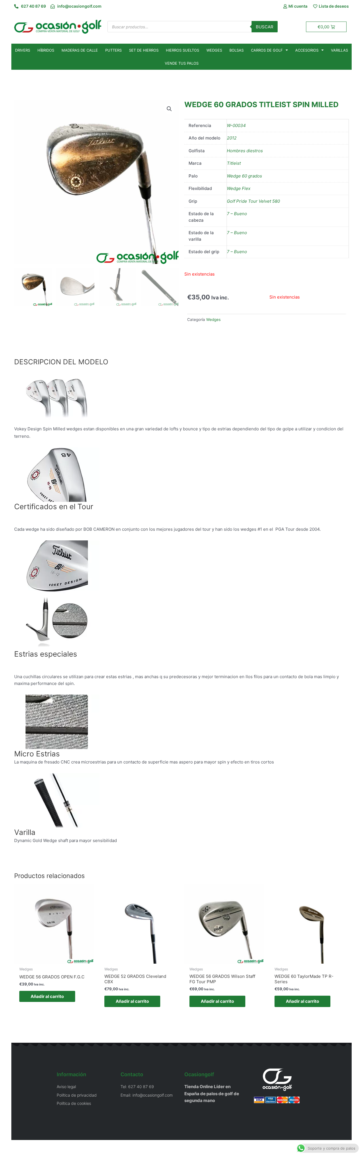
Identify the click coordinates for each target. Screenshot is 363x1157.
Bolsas (236, 50)
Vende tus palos (182, 63)
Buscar (264, 26)
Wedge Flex (238, 188)
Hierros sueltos (182, 50)
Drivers (22, 50)
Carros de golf (267, 50)
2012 (232, 138)
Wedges (214, 50)
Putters (113, 50)
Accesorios (306, 50)
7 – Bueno (237, 213)
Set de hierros (144, 50)
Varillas (339, 50)
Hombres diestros (245, 150)
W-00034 (236, 125)
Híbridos (45, 50)
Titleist (234, 163)
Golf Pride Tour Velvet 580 (253, 201)
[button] (169, 109)
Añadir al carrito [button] (47, 996)
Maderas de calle (80, 50)
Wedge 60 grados (244, 176)
